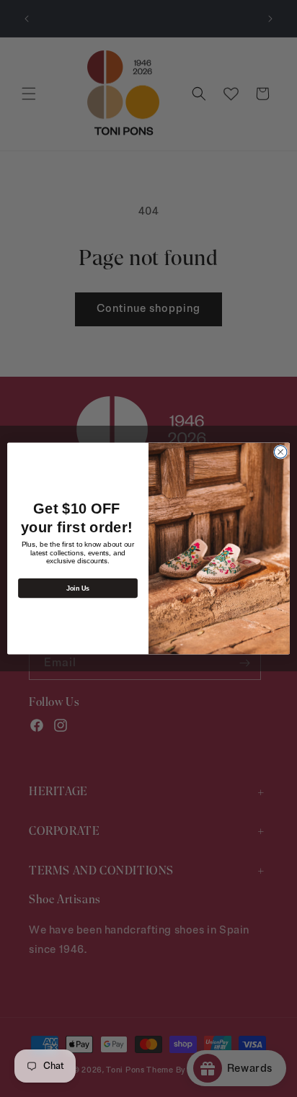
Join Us (78, 587)
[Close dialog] (280, 452)
